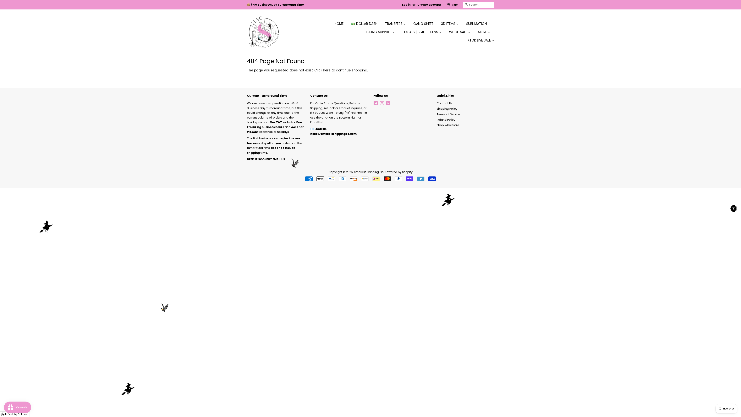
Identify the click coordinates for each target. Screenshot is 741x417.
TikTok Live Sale (478, 40)
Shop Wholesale (448, 125)
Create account (429, 5)
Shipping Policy (447, 109)
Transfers (394, 23)
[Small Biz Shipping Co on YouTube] (388, 104)
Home (338, 23)
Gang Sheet (423, 23)
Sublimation (477, 23)
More (483, 32)
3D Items (448, 23)
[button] (733, 208)
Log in (406, 5)
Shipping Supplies (377, 32)
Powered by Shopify (399, 172)
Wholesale (458, 32)
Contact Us (445, 103)
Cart (455, 5)
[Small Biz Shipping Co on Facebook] (375, 104)
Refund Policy (446, 120)
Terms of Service (448, 114)
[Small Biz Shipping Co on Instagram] (382, 104)
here (327, 70)
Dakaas (22, 414)
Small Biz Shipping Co (369, 172)
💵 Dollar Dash (364, 23)
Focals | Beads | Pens (421, 32)
